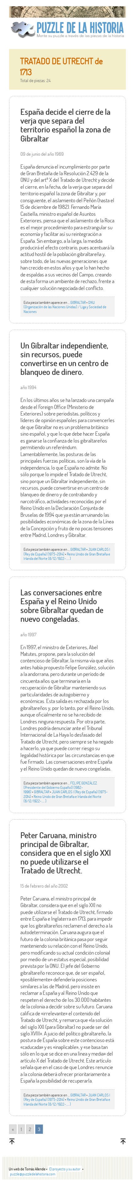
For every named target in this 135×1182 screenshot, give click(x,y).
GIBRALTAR (78, 302)
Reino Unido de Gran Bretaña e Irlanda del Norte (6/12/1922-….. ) (67, 556)
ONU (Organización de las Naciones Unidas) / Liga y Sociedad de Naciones (65, 307)
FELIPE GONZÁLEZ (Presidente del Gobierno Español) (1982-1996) (60, 787)
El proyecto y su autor (64, 1168)
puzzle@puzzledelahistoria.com (32, 1173)
